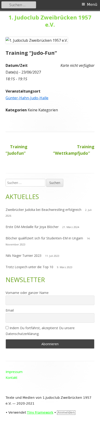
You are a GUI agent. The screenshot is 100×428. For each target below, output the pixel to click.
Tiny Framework (40, 412)
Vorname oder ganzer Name (27, 292)
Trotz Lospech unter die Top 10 (29, 267)
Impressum (14, 372)
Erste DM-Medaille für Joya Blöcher (32, 227)
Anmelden (66, 412)
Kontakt (11, 377)
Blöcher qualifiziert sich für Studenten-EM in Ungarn (44, 238)
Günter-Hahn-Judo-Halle (27, 97)
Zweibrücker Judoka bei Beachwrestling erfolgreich (43, 209)
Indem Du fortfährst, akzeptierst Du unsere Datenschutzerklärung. (40, 331)
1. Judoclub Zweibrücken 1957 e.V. (50, 21)
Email (10, 310)
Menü (92, 4)
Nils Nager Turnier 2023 (23, 255)
